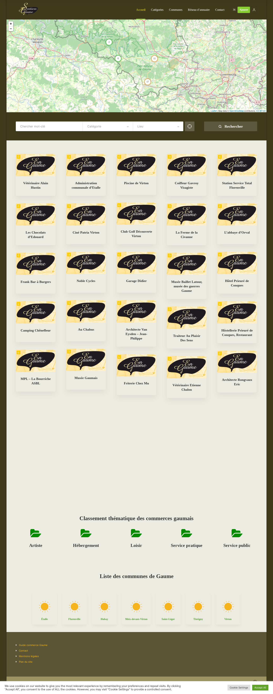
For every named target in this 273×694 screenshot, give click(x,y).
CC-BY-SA (261, 110)
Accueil (140, 9)
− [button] (11, 29)
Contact (219, 9)
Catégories (157, 9)
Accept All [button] (260, 687)
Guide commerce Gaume (33, 645)
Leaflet (214, 110)
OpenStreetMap (236, 110)
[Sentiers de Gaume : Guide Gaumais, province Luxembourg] (28, 9)
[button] (254, 10)
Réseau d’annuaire (199, 9)
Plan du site (25, 661)
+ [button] (11, 24)
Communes (175, 9)
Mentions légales (29, 656)
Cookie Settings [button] (239, 687)
